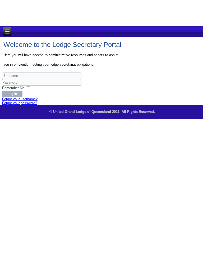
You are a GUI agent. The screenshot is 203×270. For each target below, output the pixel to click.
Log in (12, 94)
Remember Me (13, 88)
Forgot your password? (19, 103)
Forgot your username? (20, 99)
